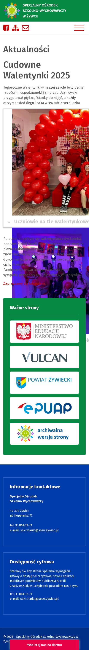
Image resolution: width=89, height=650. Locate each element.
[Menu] (79, 27)
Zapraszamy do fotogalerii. (24, 283)
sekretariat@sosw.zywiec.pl (39, 530)
